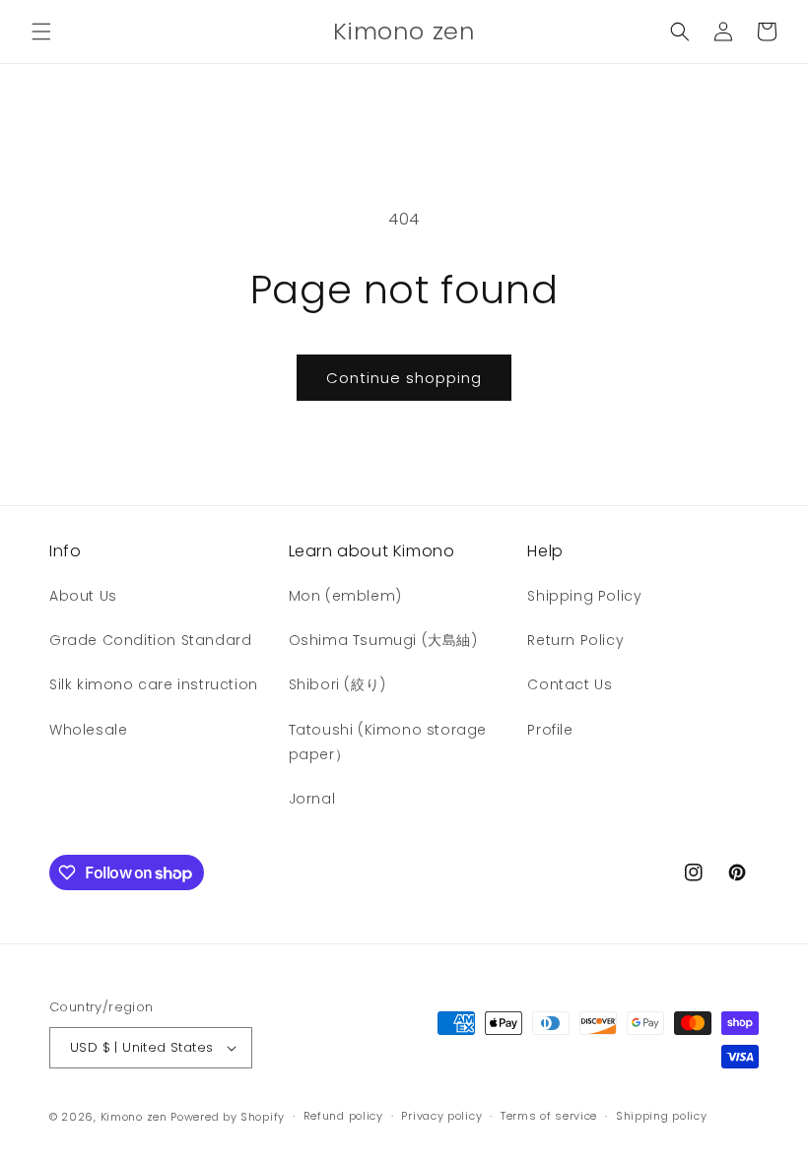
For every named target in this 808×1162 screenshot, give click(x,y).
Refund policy (343, 1116)
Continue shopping (404, 377)
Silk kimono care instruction (153, 684)
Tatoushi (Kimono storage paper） (388, 742)
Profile (549, 730)
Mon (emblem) (345, 596)
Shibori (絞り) (337, 684)
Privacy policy (441, 1116)
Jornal (312, 798)
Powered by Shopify (227, 1117)
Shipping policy (661, 1116)
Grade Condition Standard (150, 640)
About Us (83, 596)
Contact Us (569, 684)
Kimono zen (134, 1117)
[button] (41, 31)
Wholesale (88, 730)
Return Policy (575, 640)
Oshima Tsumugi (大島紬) (383, 640)
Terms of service (549, 1116)
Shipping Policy (584, 596)
